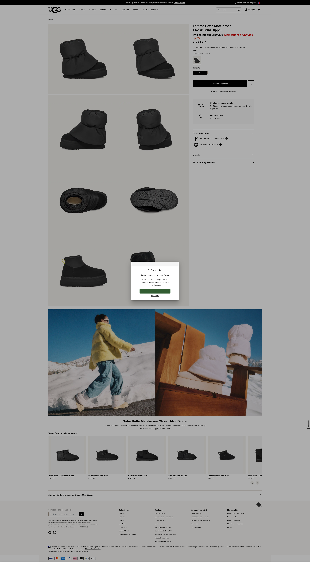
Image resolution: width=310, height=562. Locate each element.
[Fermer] (176, 264)
